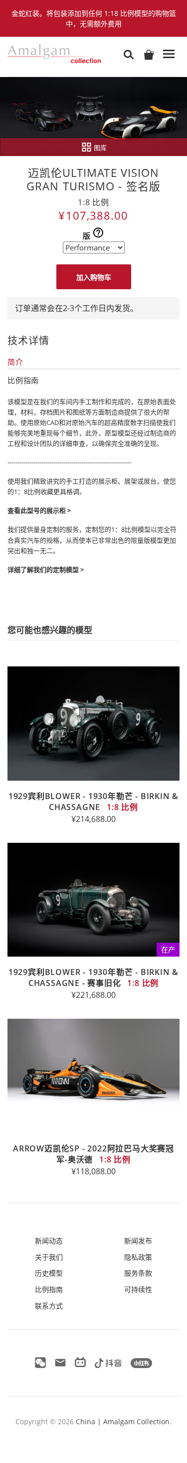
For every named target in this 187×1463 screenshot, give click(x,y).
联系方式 (49, 1305)
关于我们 (49, 1257)
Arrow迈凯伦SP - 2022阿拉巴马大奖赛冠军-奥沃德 (93, 1154)
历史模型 (49, 1273)
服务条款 (138, 1273)
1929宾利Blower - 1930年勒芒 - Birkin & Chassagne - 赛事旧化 (93, 977)
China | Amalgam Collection (123, 1421)
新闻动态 (49, 1240)
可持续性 (138, 1289)
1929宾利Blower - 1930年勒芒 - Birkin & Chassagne (93, 802)
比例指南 (49, 1289)
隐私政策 (138, 1257)
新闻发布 (138, 1240)
